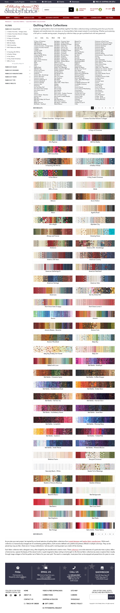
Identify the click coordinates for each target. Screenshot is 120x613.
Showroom (75, 2)
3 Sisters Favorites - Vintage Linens (17, 31)
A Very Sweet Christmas (14, 59)
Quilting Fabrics (18, 21)
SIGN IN (92, 10)
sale (85, 18)
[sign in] (100, 9)
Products (8, 21)
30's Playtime (10, 40)
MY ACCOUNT (94, 9)
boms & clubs (29, 18)
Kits (40, 18)
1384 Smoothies (11, 45)
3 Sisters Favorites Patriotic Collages (17, 34)
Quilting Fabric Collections (35, 21)
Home (6, 2)
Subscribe (33, 2)
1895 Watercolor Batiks (13, 47)
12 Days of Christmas (13, 38)
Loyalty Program (19, 2)
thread (76, 18)
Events (61, 2)
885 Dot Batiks (11, 43)
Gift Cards (47, 2)
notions (66, 18)
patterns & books (52, 18)
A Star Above (11, 56)
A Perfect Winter (11, 54)
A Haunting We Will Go (13, 52)
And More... (110, 18)
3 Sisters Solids (11, 36)
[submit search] (71, 9)
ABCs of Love (11, 61)
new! (8, 18)
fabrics (17, 18)
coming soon (96, 18)
